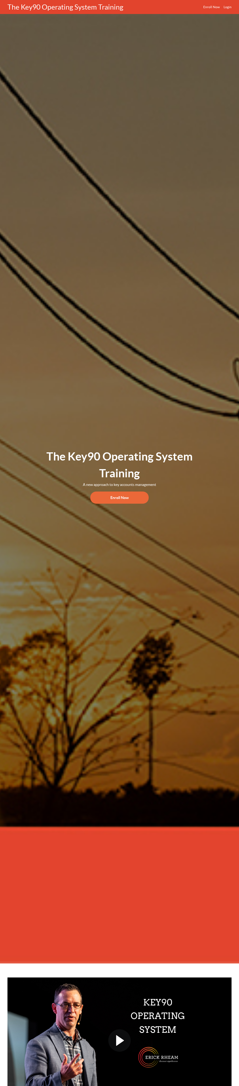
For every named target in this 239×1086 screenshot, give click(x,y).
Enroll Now (211, 7)
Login (228, 7)
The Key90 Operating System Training (65, 7)
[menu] (216, 7)
